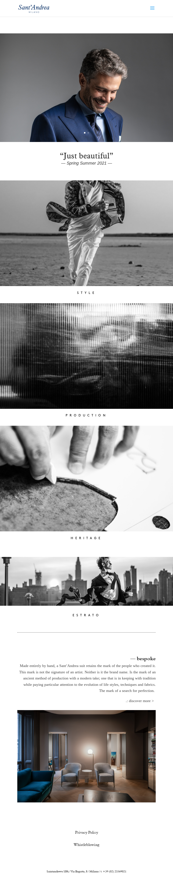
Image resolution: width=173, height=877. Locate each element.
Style (86, 293)
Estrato (87, 615)
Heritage (86, 538)
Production (87, 415)
